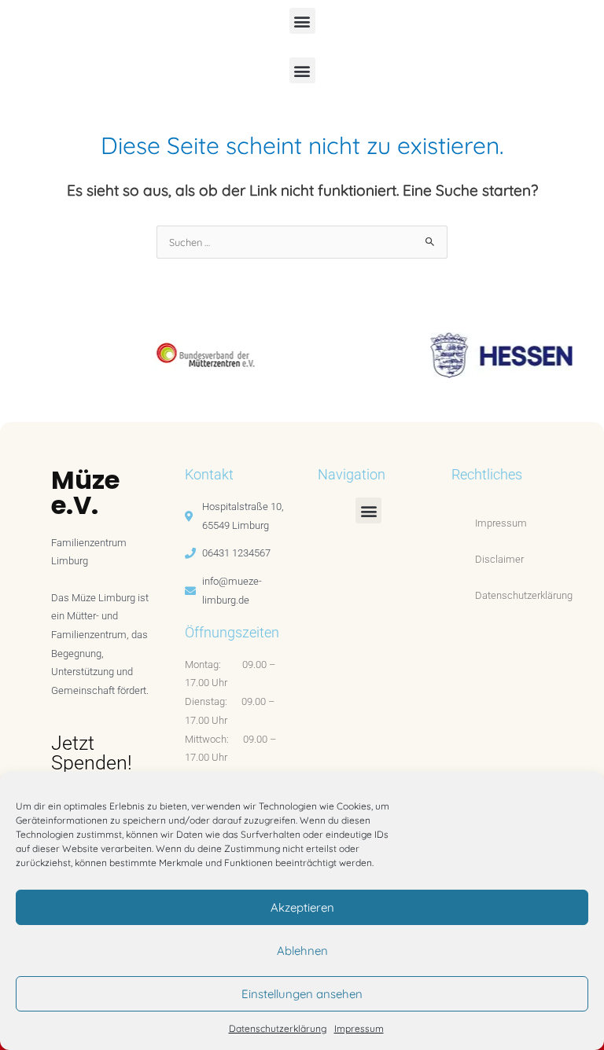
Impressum (359, 1028)
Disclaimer (499, 559)
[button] (302, 21)
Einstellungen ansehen (302, 993)
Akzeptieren (302, 907)
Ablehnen (302, 950)
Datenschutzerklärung (277, 1028)
